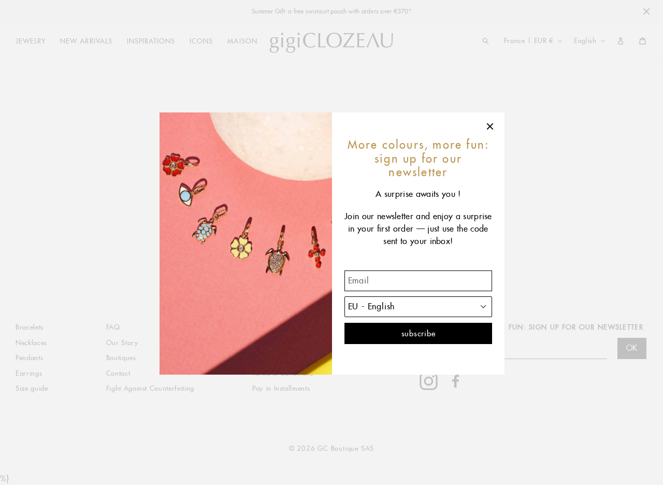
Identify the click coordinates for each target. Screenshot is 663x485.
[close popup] (491, 126)
